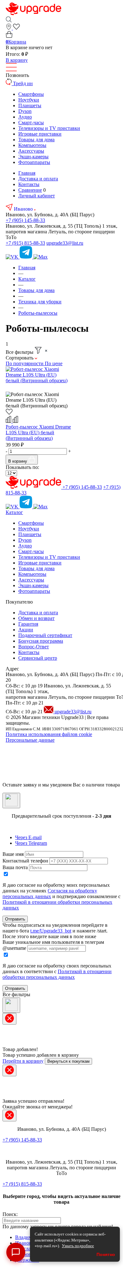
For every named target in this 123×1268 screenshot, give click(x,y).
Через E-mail (28, 837)
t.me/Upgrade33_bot (50, 930)
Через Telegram (31, 843)
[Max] (40, 257)
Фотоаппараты (34, 162)
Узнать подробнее (78, 1245)
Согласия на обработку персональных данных (50, 893)
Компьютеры (32, 145)
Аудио (25, 117)
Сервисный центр (37, 658)
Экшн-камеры (33, 156)
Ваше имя (13, 854)
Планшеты (29, 105)
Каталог (27, 279)
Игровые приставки (40, 134)
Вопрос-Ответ (33, 646)
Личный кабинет (36, 195)
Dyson (25, 111)
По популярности (25, 363)
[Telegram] (26, 257)
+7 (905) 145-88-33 (25, 220)
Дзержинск (27, 1260)
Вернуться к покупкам (68, 1061)
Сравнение (30, 190)
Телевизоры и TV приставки (49, 128)
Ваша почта (15, 867)
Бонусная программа (40, 641)
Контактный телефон (25, 860)
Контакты (28, 184)
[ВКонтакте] (13, 257)
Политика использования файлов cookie (49, 734)
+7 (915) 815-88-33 (25, 243)
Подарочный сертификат (45, 635)
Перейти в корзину (23, 1061)
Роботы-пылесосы (37, 313)
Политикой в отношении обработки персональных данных (57, 974)
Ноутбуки (28, 99)
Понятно (106, 1254)
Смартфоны (31, 94)
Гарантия (28, 624)
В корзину (17, 60)
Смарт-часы (31, 122)
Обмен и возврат (36, 618)
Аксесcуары (31, 151)
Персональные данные (30, 740)
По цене (53, 363)
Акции (25, 629)
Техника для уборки (40, 301)
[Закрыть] (11, 800)
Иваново (24, 209)
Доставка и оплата (38, 178)
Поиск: (10, 1214)
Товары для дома (36, 139)
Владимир (26, 1237)
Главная (26, 173)
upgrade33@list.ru (64, 243)
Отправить (15, 919)
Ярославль (26, 1248)
